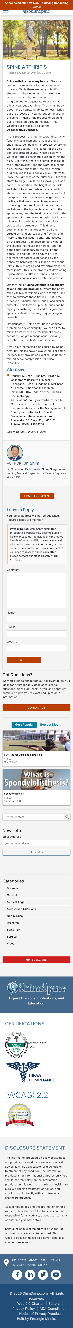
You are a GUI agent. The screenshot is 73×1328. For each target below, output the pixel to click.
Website (12, 641)
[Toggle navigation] (6, 11)
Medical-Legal (16, 902)
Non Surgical (15, 916)
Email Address (12, 836)
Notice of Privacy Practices (40, 1314)
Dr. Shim (46, 72)
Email (10, 627)
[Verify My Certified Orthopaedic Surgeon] (16, 1044)
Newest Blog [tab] (49, 724)
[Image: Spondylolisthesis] (36, 779)
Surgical (12, 936)
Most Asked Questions (21, 909)
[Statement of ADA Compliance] (26, 1094)
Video (10, 943)
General (12, 895)
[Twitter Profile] (43, 1275)
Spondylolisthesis (14, 793)
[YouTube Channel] (56, 1275)
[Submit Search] (67, 817)
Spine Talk (13, 929)
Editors (54, 1304)
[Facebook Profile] (17, 1275)
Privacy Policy (23, 1309)
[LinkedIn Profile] (30, 1275)
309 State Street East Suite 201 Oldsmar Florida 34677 (36, 1262)
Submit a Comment (37, 496)
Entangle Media (42, 1319)
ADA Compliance (53, 1309)
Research (13, 922)
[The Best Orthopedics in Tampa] (19, 1114)
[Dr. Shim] (15, 452)
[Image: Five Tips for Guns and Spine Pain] (36, 740)
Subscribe (39, 959)
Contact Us (36, 707)
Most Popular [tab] (24, 724)
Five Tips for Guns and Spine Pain (23, 754)
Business (12, 888)
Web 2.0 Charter (30, 1304)
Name (10, 612)
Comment (13, 569)
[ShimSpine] (36, 11)
